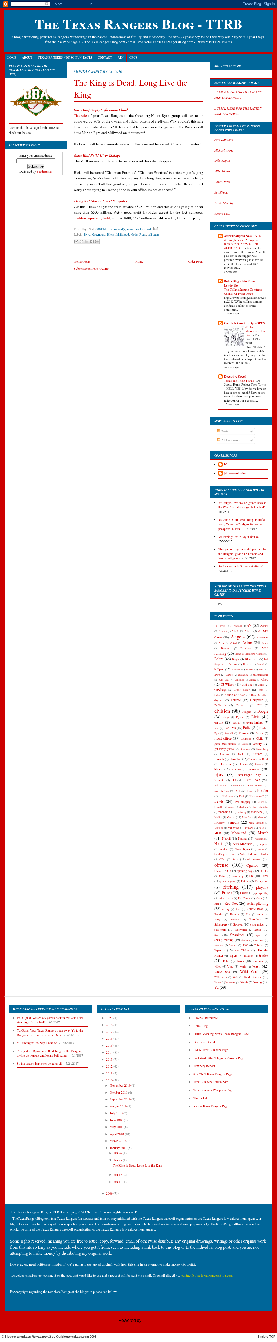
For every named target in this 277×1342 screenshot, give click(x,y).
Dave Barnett (258, 695)
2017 (109, 1032)
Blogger (150, 1320)
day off (218, 700)
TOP (272, 1336)
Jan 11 (118, 1182)
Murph (263, 832)
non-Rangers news (224, 854)
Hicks (111, 234)
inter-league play (249, 775)
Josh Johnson (255, 785)
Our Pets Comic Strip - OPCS (244, 323)
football (229, 733)
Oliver (218, 871)
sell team (153, 234)
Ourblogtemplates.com (72, 1336)
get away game (224, 749)
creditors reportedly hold (92, 218)
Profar (244, 893)
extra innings (254, 722)
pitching (231, 886)
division (222, 710)
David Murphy (223, 203)
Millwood (122, 234)
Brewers (247, 664)
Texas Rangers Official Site (210, 1082)
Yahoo (217, 982)
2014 (109, 1052)
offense (221, 864)
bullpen (219, 669)
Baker (264, 643)
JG (225, 464)
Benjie (236, 659)
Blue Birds (252, 659)
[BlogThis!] (81, 241)
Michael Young (223, 150)
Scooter (238, 924)
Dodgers (246, 712)
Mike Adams (222, 171)
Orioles (264, 871)
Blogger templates (18, 1336)
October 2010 (119, 1092)
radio (221, 898)
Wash (256, 966)
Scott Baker (257, 924)
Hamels (219, 759)
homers (254, 769)
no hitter (224, 849)
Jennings (237, 785)
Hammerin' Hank (258, 759)
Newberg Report (204, 1066)
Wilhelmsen (220, 977)
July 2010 (116, 1113)
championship (260, 674)
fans (216, 728)
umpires (258, 961)
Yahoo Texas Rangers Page (210, 1106)
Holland (236, 769)
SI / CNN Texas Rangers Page (212, 1074)
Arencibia (262, 637)
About (27, 57)
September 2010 (120, 1099)
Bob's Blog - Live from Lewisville (239, 283)
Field (262, 728)
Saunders (255, 919)
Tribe (226, 961)
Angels (237, 636)
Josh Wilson (221, 791)
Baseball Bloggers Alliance (249, 654)
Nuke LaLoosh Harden (254, 854)
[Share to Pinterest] (97, 241)
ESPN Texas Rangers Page (210, 1050)
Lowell (218, 807)
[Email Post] (155, 229)
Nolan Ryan (138, 234)
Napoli (226, 838)
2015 (109, 1046)
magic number (260, 807)
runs (260, 914)
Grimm (257, 754)
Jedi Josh (252, 779)
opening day (244, 871)
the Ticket (242, 950)
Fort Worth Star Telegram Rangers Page (218, 1058)
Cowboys (220, 690)
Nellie (218, 843)
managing (224, 812)
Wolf (235, 977)
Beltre (218, 658)
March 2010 (118, 1141)
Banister (226, 648)
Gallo (259, 738)
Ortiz (222, 876)
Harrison (225, 764)
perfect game (228, 881)
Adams (264, 626)
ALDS (248, 631)
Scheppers (220, 924)
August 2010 (118, 1106)
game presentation (225, 744)
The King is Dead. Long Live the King (137, 1165)
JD (233, 779)
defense (236, 700)
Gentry (257, 743)
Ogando (252, 865)
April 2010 (117, 1134)
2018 (109, 1025)
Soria (257, 929)
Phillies (245, 881)
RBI (216, 904)
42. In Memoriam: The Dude (255, 331)
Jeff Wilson (220, 785)
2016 (109, 1038)
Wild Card (249, 971)
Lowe (261, 802)
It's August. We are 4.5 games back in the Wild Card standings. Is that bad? (242, 505)
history (259, 764)
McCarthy (219, 822)
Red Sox (231, 903)
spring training (223, 940)
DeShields (220, 705)
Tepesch (219, 950)
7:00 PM (100, 229)
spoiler (259, 935)
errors (218, 722)
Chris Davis (222, 181)
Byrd (87, 234)
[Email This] (76, 241)
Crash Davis (242, 690)
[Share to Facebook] (91, 241)
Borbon (233, 664)
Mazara (261, 817)
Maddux (243, 807)
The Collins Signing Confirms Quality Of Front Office (243, 291)
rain (230, 898)
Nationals (260, 838)
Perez (264, 876)
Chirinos (239, 680)
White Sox (222, 972)
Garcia (245, 744)
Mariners (256, 812)
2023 (109, 1018)
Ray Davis (244, 898)
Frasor (259, 733)
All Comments (230, 440)
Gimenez (245, 749)
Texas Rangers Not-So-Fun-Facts (65, 57)
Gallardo (246, 738)
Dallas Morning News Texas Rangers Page (221, 1034)
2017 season (235, 626)
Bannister (246, 648)
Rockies (218, 914)
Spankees (237, 934)
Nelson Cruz (222, 213)
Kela (249, 791)
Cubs (217, 695)
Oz (251, 876)
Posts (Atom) (100, 268)
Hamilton (235, 759)
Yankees (230, 982)
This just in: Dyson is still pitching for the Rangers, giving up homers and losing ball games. (242, 553)
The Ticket (200, 1098)
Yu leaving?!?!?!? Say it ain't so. (238, 537)
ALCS (235, 631)
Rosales (234, 914)
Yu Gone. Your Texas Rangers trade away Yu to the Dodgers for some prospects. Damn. (241, 524)
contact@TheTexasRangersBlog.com (207, 1275)
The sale (80, 115)
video (217, 966)
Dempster (256, 700)
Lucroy (230, 807)
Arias (222, 643)
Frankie (244, 733)
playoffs (262, 887)
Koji (241, 796)
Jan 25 (118, 1160)
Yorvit (244, 982)
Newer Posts (82, 261)
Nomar (261, 849)
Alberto (223, 631)
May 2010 (117, 1127)
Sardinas (235, 919)
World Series (252, 977)
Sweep (233, 945)
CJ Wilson (228, 684)
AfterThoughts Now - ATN (243, 235)
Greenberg (98, 234)
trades (263, 955)
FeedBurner (44, 171)
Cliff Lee (247, 684)
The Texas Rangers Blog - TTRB (138, 24)
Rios (237, 909)
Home (11, 57)
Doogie (262, 711)
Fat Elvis (230, 728)
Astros (247, 642)
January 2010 (119, 1148)
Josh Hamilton (223, 139)
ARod (233, 643)
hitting (218, 769)
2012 (109, 1066)
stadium (245, 940)
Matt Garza (247, 817)
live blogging (242, 802)
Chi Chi (224, 680)
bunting (236, 669)
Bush (261, 669)
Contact (105, 57)
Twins (240, 961)
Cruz (260, 690)
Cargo (229, 674)
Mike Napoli (222, 160)
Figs (216, 733)
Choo (264, 680)
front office (223, 738)
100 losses (219, 626)
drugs (226, 717)
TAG (245, 945)
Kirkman (227, 796)
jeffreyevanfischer (235, 473)
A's (249, 625)
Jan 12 (118, 1175)
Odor (235, 859)
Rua (248, 914)
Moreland (238, 832)
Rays (259, 898)
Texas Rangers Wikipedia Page (213, 1090)
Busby (249, 669)
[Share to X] (86, 241)
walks (243, 966)
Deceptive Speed (235, 376)
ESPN (236, 722)
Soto (217, 935)
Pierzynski (261, 881)
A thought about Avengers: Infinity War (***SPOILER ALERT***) (241, 244)
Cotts (261, 684)
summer (218, 945)
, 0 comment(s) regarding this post (129, 229)
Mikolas (218, 828)
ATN (121, 57)
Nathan (242, 838)
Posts (224, 431)
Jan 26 (118, 1153)
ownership (237, 876)
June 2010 (117, 1120)
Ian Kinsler (221, 192)
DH (259, 705)
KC (237, 791)
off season (254, 859)
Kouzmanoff (256, 796)
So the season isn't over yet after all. (241, 566)
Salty (217, 919)
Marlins (218, 817)
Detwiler (241, 705)
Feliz (246, 727)
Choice (252, 680)
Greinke (225, 754)
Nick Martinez (242, 844)
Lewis (219, 801)
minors (249, 828)
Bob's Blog (200, 1026)
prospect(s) (261, 893)
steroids (259, 940)
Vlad (230, 966)
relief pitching (258, 903)
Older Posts (195, 261)
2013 (109, 1059)
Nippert (263, 844)
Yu (216, 987)
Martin (230, 817)
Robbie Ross (254, 909)
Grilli (241, 754)
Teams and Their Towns (239, 380)
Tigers (233, 955)
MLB (217, 833)
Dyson (239, 717)
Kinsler (262, 790)
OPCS (133, 57)
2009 (109, 1193)
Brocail (260, 664)
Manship (241, 812)
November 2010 (120, 1085)
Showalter (241, 930)
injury (218, 774)
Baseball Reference (205, 1018)
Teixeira (259, 945)
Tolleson (248, 956)
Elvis (255, 716)
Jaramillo (219, 780)
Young (257, 982)
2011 (109, 1073)
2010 (109, 1080)
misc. (261, 828)
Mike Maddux (256, 822)
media (234, 822)
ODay (222, 859)
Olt (229, 871)
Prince (227, 892)
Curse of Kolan (235, 695)
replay (225, 909)
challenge (243, 674)
